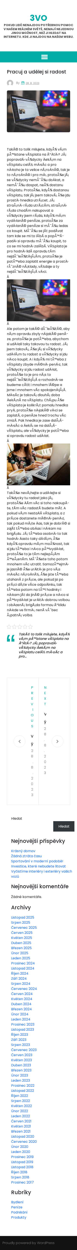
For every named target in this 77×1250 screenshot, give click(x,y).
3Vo (38, 18)
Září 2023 (18, 1039)
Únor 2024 (19, 1014)
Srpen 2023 (20, 1044)
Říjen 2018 (19, 1172)
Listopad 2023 (22, 1029)
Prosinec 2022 (22, 1085)
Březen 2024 (21, 1009)
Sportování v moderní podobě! (37, 861)
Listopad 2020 (22, 1136)
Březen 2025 (21, 948)
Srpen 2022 (20, 1100)
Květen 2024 (21, 999)
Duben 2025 (21, 942)
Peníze (16, 1207)
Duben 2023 (21, 1065)
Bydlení (17, 1202)
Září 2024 (19, 978)
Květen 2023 (21, 1060)
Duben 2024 (21, 1004)
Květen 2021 (21, 1126)
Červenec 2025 (24, 927)
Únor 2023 (19, 1075)
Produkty (18, 1217)
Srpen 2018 (20, 1177)
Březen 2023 (21, 1070)
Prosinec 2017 (22, 1182)
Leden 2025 (20, 958)
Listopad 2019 (22, 1162)
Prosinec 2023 (22, 1024)
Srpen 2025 (20, 922)
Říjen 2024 (19, 973)
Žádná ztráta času (26, 856)
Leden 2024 (20, 1019)
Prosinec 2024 (23, 963)
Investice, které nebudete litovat (38, 866)
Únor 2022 (19, 1111)
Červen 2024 (22, 993)
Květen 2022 (21, 1106)
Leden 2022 (20, 1116)
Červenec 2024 (24, 988)
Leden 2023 (20, 1080)
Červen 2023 (21, 1055)
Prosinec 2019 (22, 1156)
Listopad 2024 (22, 968)
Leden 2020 (20, 1151)
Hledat (16, 818)
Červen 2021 (21, 1121)
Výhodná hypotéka (32, 740)
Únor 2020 (19, 1146)
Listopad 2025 (22, 917)
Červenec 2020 (24, 1141)
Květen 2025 (21, 937)
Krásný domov (23, 851)
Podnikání (19, 1212)
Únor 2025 (19, 953)
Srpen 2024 (20, 983)
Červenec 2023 (24, 1049)
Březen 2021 (21, 1131)
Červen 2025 (22, 932)
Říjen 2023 (19, 1034)
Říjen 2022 (19, 1095)
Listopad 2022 (22, 1090)
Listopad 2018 (22, 1167)
